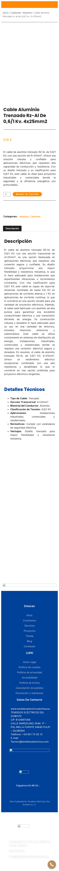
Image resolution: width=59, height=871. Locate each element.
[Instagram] (27, 789)
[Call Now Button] (52, 864)
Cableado (16, 12)
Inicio (6, 12)
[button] (6, 208)
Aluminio (27, 12)
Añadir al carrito (27, 194)
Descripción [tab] (12, 228)
